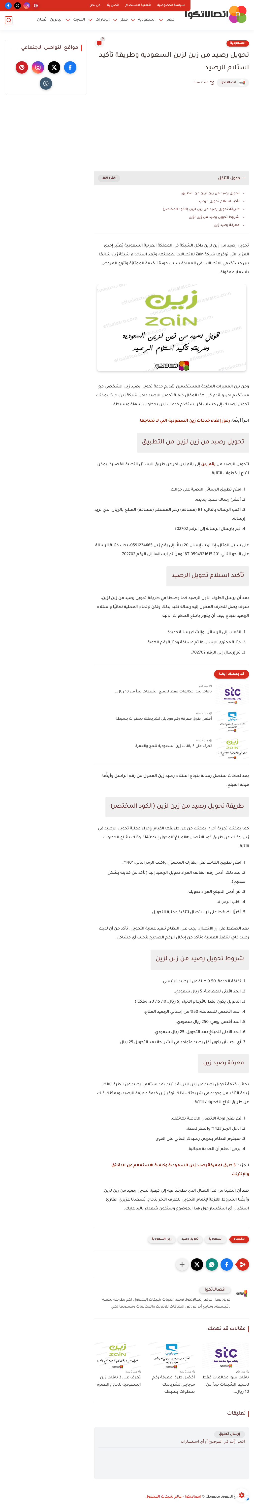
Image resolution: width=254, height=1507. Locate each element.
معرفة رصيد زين (226, 225)
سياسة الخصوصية (171, 5)
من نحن (95, 5)
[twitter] (17, 5)
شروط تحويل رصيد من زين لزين (214, 217)
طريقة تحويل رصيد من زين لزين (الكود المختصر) (201, 209)
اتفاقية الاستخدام (138, 5)
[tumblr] (46, 83)
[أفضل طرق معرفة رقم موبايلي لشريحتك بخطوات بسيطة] (232, 721)
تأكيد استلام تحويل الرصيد (218, 201)
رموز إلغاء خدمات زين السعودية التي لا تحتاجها (185, 421)
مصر (170, 20)
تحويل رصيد (190, 1239)
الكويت (79, 20)
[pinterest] (35, 5)
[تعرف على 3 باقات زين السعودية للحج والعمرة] (232, 748)
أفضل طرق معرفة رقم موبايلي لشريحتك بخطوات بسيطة (164, 719)
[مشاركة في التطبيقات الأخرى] (182, 1264)
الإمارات (102, 20)
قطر (124, 20)
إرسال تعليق (229, 1434)
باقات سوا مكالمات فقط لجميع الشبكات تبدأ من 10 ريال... (163, 692)
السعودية (147, 20)
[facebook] (8, 5)
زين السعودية (162, 1239)
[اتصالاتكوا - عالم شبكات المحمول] (216, 14)
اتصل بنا (113, 5)
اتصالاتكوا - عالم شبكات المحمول (173, 1497)
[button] (227, 1264)
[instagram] (26, 5)
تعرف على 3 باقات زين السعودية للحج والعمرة (173, 746)
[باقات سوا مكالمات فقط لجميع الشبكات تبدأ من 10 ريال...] (232, 694)
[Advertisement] (171, 129)
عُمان (41, 20)
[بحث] (8, 20)
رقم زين (208, 464)
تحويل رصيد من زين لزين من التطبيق (210, 193)
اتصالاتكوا (228, 82)
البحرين (56, 20)
